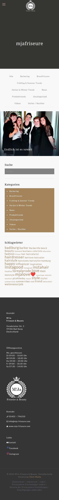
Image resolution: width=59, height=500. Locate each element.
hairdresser (14, 257)
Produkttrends (19, 96)
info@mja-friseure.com (19, 421)
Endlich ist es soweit (18, 149)
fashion (10, 253)
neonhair (8, 278)
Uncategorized (40, 96)
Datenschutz (18, 482)
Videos (17, 103)
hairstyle (11, 260)
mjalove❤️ (25, 274)
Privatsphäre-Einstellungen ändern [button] (28, 484)
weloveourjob (14, 284)
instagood (14, 267)
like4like (8, 271)
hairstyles (23, 260)
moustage (40, 275)
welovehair (47, 281)
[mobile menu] (3, 4)
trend (38, 281)
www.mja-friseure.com (19, 426)
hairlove (29, 257)
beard (44, 248)
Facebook (13, 448)
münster (48, 275)
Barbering (25, 76)
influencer (23, 264)
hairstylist (35, 260)
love (35, 270)
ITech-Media (35, 477)
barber (24, 247)
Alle (11, 76)
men (43, 271)
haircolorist (32, 254)
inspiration (36, 264)
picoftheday (19, 278)
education (47, 251)
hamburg (46, 260)
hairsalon (39, 257)
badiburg (12, 248)
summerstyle (10, 281)
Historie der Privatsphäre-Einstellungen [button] (29, 487)
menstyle (10, 275)
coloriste (37, 251)
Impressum (32, 482)
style (36, 278)
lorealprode (22, 271)
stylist (44, 278)
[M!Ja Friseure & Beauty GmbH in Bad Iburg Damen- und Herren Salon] (30, 3)
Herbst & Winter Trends (23, 90)
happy (10, 263)
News (44, 90)
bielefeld (18, 251)
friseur (18, 254)
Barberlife (34, 248)
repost (28, 278)
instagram (28, 268)
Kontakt (12, 442)
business (27, 251)
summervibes (23, 281)
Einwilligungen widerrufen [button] (29, 490)
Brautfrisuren (43, 76)
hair (23, 254)
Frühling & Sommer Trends (29, 83)
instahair (41, 267)
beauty (9, 250)
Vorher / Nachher (36, 103)
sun (32, 281)
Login (42, 482)
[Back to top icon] (53, 494)
